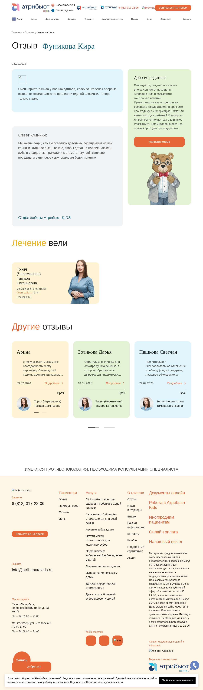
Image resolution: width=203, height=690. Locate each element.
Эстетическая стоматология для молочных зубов (98, 540)
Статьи (132, 499)
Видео (131, 516)
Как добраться (31, 666)
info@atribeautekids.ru (32, 570)
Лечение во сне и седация (103, 566)
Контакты (133, 533)
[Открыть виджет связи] (194, 665)
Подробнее (52, 383)
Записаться (173, 7)
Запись (22, 660)
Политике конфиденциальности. (105, 682)
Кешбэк (132, 540)
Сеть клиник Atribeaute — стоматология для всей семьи (102, 519)
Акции (131, 557)
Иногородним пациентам (161, 519)
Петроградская (64, 10)
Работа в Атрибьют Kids (167, 505)
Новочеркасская (65, 5)
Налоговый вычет (166, 541)
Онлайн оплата (163, 532)
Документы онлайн (167, 492)
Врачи (63, 499)
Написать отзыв (159, 141)
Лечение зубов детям (100, 529)
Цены (62, 518)
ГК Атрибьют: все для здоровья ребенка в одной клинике (103, 504)
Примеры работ (69, 505)
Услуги (91, 493)
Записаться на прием (30, 534)
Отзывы (64, 512)
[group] (55, 277)
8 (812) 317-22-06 (128, 7)
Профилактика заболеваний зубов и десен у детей (104, 555)
